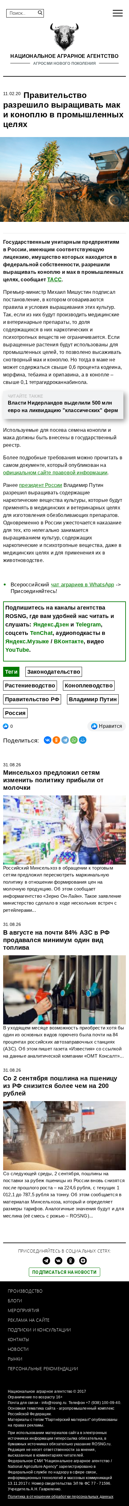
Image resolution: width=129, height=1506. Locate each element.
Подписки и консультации (39, 1330)
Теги (11, 672)
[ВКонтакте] (47, 740)
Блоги (15, 1301)
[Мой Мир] (82, 740)
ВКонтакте (69, 641)
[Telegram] (65, 740)
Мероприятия (23, 1310)
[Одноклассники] (56, 740)
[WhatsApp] (74, 740)
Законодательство (53, 672)
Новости (18, 1349)
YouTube (17, 650)
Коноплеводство (89, 685)
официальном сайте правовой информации (55, 472)
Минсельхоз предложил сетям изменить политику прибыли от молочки (53, 780)
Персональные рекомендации (43, 1368)
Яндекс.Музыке (27, 641)
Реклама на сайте (28, 1320)
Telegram (88, 624)
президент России (40, 485)
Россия (15, 713)
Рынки (15, 1359)
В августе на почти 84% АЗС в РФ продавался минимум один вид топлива (56, 940)
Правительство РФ (32, 699)
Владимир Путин (93, 699)
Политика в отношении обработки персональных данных (60, 1496)
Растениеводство (30, 685)
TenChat (41, 633)
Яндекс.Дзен (51, 624)
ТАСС (54, 279)
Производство (25, 1291)
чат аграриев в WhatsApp (82, 585)
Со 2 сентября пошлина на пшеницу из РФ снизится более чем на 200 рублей (60, 1086)
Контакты (18, 1339)
